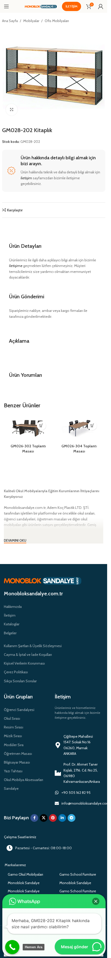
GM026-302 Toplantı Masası (28, 448)
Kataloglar (11, 624)
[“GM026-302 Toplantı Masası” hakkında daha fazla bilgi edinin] (41, 425)
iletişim (26, 178)
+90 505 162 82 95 (76, 792)
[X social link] (43, 818)
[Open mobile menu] (6, 6)
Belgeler (10, 633)
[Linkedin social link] (62, 818)
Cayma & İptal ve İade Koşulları (28, 654)
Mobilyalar (31, 20)
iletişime (15, 265)
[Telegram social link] (71, 818)
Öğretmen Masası (18, 753)
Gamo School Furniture (77, 874)
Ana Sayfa (10, 20)
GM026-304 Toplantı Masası (79, 448)
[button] (95, 901)
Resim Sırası (13, 727)
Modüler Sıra (13, 745)
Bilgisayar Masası (17, 762)
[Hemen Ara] (12, 947)
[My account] (101, 6)
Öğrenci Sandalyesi (19, 709)
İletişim (71, 6)
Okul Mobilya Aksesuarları (23, 779)
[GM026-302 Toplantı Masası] (28, 429)
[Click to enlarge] (12, 109)
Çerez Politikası (16, 672)
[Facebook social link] (34, 818)
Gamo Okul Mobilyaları (25, 874)
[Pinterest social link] (53, 818)
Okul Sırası (12, 718)
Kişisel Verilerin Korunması (24, 663)
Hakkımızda (13, 606)
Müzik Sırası (13, 736)
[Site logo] (41, 6)
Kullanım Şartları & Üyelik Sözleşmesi (33, 646)
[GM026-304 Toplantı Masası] (79, 429)
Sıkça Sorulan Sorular (20, 681)
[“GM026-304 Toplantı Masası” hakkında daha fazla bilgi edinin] (92, 425)
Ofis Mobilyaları (57, 20)
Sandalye (11, 788)
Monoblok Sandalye (23, 883)
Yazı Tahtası (13, 771)
